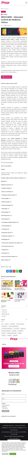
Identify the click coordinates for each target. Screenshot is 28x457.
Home (3, 8)
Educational (5, 408)
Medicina (5, 406)
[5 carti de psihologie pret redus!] (21, 295)
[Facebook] (7, 271)
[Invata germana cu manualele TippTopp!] (7, 283)
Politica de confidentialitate (18, 436)
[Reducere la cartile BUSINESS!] (7, 295)
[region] (14, 358)
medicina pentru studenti (12, 333)
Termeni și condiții (8, 436)
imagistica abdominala (6, 330)
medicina (3, 333)
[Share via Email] (20, 271)
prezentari (4, 335)
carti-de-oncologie (20, 323)
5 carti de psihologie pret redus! (20, 300)
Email (3, 393)
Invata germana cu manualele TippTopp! (6, 288)
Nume (3, 398)
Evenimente (4, 311)
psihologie (9, 335)
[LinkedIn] (10, 271)
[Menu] (26, 3)
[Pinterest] (14, 271)
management (20, 330)
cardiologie (12, 323)
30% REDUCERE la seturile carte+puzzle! (20, 289)
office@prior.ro (5, 427)
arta (2, 323)
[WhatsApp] (17, 271)
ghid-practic (23, 328)
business (6, 323)
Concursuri (4, 309)
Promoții (3, 316)
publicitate (15, 335)
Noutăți (19, 333)
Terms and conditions (14, 438)
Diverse (7, 8)
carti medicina (4, 326)
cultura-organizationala (13, 326)
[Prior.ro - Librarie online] (5, 2)
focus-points (16, 328)
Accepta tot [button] (12, 453)
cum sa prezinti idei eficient (7, 328)
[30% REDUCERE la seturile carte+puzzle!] (21, 283)
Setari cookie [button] (5, 453)
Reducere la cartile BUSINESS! (5, 301)
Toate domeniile (6, 405)
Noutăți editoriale (5, 314)
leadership (14, 330)
